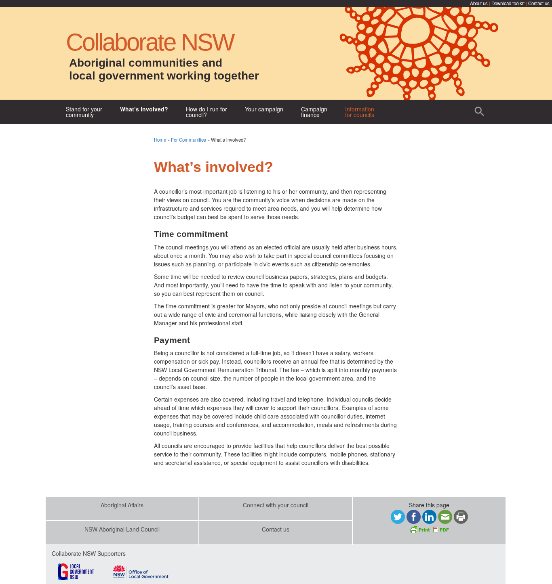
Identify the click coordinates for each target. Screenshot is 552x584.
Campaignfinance (314, 112)
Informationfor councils (359, 112)
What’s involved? (144, 109)
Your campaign (264, 109)
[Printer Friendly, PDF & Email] (429, 529)
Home (160, 139)
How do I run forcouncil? (206, 112)
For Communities (188, 139)
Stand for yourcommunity (84, 112)
